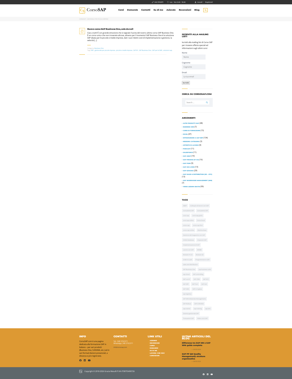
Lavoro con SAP (188, 250)
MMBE (199, 250)
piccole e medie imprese (124, 50)
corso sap (186, 225)
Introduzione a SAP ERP (193, 138)
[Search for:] (197, 102)
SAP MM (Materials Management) (194, 299)
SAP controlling (198, 274)
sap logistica (187, 294)
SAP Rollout (187, 304)
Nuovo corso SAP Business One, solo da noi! (110, 29)
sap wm (207, 309)
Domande (132, 10)
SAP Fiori (187, 163)
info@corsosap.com (120, 347)
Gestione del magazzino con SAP (194, 235)
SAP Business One (145, 50)
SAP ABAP (187, 156)
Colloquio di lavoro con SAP (199, 206)
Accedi (199, 2)
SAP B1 (135, 50)
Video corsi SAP (202, 318)
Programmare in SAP (203, 260)
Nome (184, 53)
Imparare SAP (202, 240)
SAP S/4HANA (188, 170)
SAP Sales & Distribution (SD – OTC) (197, 174)
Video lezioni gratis (191, 186)
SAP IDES (186, 289)
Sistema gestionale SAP (191, 313)
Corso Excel (201, 220)
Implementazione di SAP (191, 245)
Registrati (209, 2)
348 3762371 (158, 2)
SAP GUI (204, 284)
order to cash (187, 260)
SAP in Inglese (197, 289)
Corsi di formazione (191, 130)
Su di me (158, 10)
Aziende (171, 10)
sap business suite (205, 269)
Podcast (186, 149)
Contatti (145, 10)
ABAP (185, 206)
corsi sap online (188, 220)
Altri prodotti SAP (191, 123)
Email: (184, 72)
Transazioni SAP (188, 318)
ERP (92, 50)
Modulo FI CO (187, 255)
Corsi (121, 10)
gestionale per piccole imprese (105, 50)
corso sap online (188, 230)
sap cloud (186, 274)
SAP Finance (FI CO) (191, 159)
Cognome (186, 62)
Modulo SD (199, 255)
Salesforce (188, 152)
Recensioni (185, 10)
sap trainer (186, 309)
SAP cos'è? (186, 279)
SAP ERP (186, 284)
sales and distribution (190, 264)
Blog (196, 10)
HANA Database (188, 240)
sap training (198, 309)
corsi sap (186, 215)
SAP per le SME (157, 50)
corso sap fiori (198, 225)
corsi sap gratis (197, 215)
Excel (185, 134)
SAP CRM (197, 279)
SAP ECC (206, 279)
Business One (99, 48)
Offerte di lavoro (191, 145)
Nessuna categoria (191, 141)
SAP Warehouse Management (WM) (197, 180)
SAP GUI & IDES (188, 167)
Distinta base (202, 230)
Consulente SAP (188, 211)
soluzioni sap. (167, 50)
